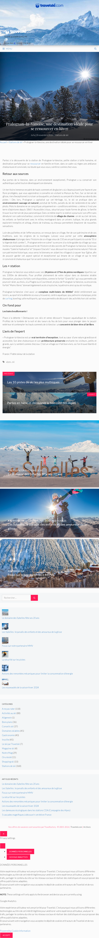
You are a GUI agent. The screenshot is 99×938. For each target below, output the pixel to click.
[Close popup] (2, 846)
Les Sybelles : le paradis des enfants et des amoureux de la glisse (32, 632)
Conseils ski (8, 726)
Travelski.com (76, 827)
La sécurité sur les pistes (13, 659)
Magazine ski (8, 748)
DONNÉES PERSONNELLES (20, 851)
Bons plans (7, 722)
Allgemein (7, 717)
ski (13, 362)
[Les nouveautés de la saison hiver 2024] (5, 684)
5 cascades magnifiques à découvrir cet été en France (26, 814)
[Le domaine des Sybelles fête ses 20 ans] (49, 486)
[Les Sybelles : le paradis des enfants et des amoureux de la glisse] (49, 536)
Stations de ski (61, 135)
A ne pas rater (8, 708)
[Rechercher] (34, 598)
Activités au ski (9, 713)
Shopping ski (8, 761)
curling (8, 298)
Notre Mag (7, 752)
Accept (6, 935)
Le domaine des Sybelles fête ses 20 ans (20, 618)
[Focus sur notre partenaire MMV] (49, 586)
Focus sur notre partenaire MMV (17, 645)
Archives (87, 827)
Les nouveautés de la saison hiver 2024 (20, 687)
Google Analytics (18, 857)
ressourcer (35, 163)
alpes (8, 362)
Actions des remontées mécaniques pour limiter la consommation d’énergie (37, 673)
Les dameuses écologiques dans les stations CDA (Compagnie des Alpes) (36, 810)
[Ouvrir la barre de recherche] (95, 48)
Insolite (5, 739)
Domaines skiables (11, 730)
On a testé (7, 757)
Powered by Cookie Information (15, 930)
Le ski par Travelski (11, 744)
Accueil (3, 142)
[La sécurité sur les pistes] (5, 656)
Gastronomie (8, 735)
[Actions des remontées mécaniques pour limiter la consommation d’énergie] (5, 670)
